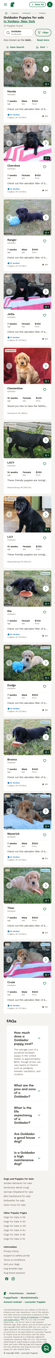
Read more (43, 40)
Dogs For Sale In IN (14, 1239)
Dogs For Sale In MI (14, 1234)
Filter (46, 32)
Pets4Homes (16, 1293)
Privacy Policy (11, 1251)
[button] (27, 69)
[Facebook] (7, 1279)
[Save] (45, 93)
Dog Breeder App (13, 1268)
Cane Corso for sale (15, 1205)
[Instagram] (13, 1279)
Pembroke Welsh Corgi (16, 1187)
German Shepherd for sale (18, 1192)
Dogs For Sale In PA (14, 1217)
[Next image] (46, 69)
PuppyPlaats (11, 1297)
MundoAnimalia (29, 1297)
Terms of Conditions (29, 1317)
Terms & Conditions (14, 1260)
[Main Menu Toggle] (5, 4)
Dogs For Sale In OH (15, 1226)
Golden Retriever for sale (18, 1183)
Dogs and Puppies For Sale (19, 1179)
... (35, 13)
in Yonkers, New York (19, 21)
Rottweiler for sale (14, 1200)
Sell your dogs (12, 1264)
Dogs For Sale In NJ (15, 1230)
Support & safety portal (17, 1255)
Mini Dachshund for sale (17, 1196)
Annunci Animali (13, 1302)
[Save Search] (46, 1348)
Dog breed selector (14, 1273)
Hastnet (31, 1293)
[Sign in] (50, 4)
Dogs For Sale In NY (15, 1221)
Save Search (17, 47)
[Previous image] (9, 69)
